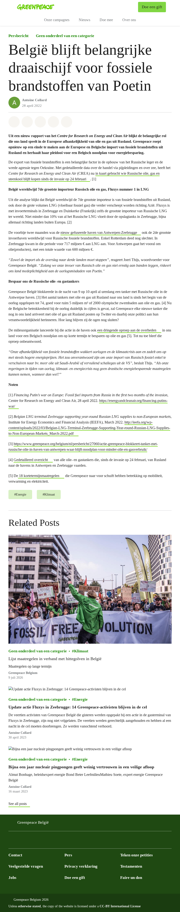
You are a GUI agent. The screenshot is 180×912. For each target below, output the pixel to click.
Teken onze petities (136, 855)
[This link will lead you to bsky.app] (30, 841)
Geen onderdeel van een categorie (65, 36)
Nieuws (84, 20)
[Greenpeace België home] (35, 7)
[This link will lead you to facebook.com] (20, 841)
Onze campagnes (56, 20)
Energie (81, 699)
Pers (68, 855)
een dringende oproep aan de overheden (126, 330)
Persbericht (18, 36)
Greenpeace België (33, 822)
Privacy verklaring (81, 866)
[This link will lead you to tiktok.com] (39, 841)
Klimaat (81, 651)
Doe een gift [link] (152, 7)
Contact (15, 855)
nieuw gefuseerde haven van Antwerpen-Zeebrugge (98, 232)
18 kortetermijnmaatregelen (38, 475)
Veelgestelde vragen (25, 866)
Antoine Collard (34, 100)
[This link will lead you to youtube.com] (49, 841)
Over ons (129, 20)
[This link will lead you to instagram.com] (11, 841)
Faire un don (131, 877)
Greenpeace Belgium (23, 673)
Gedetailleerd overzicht (31, 460)
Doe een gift (74, 877)
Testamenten (131, 866)
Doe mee (106, 20)
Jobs (12, 877)
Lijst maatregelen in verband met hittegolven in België (54, 658)
